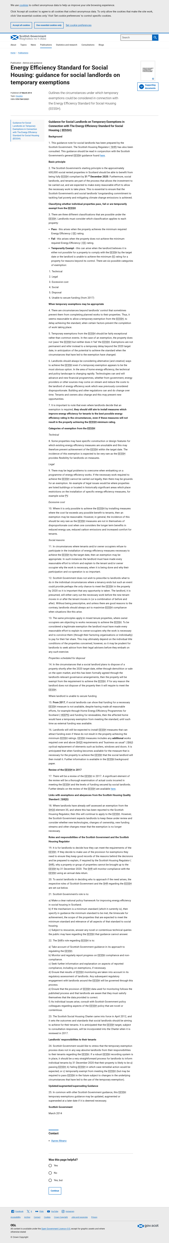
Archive (27, 1217)
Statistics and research (66, 45)
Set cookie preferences (78, 25)
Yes (56, 1165)
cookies (23, 5)
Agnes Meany (59, 1140)
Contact (37, 1217)
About (13, 45)
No (55, 1172)
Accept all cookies (21, 25)
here (102, 155)
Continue (55, 1191)
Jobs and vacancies (79, 1217)
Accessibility (16, 1217)
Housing (19, 96)
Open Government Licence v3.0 (55, 1228)
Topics (23, 45)
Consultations (87, 45)
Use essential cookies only (49, 25)
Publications (46, 45)
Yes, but (58, 1180)
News (33, 45)
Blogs (101, 45)
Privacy (94, 1217)
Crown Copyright (61, 1217)
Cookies (47, 1217)
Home (13, 53)
